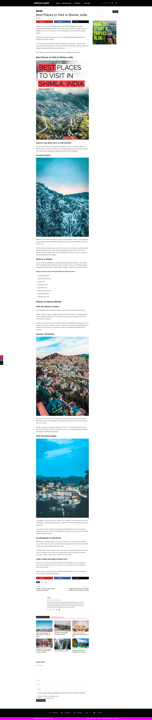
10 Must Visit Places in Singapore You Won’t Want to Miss (80, 634)
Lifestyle (104, 718)
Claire (39, 18)
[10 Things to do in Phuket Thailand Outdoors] (62, 625)
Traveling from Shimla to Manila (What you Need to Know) (43, 634)
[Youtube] (112, 3)
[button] (116, 3)
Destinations (66, 3)
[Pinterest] (107, 3)
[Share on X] (1, 363)
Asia (39, 8)
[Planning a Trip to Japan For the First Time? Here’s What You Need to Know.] (44, 643)
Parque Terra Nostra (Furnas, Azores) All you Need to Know (79, 589)
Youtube (87, 3)
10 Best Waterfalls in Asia (61, 650)
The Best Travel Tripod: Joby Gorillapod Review (45, 589)
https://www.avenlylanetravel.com (54, 600)
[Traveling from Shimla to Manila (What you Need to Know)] (44, 626)
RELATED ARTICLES (43, 617)
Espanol (116, 718)
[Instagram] (104, 3)
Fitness (99, 718)
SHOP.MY (77, 3)
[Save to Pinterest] (1, 356)
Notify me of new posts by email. (46, 698)
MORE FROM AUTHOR (57, 617)
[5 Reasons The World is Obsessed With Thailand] (80, 643)
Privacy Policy (110, 718)
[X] (109, 3)
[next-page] (40, 655)
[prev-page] (37, 655)
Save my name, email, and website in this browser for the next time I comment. (61, 693)
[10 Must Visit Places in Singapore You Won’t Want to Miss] (80, 626)
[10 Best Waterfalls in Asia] (62, 643)
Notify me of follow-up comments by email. (48, 696)
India (41, 11)
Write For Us (93, 718)
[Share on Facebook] (1, 360)
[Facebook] (101, 3)
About (87, 718)
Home (58, 3)
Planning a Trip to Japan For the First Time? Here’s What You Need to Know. (44, 650)
